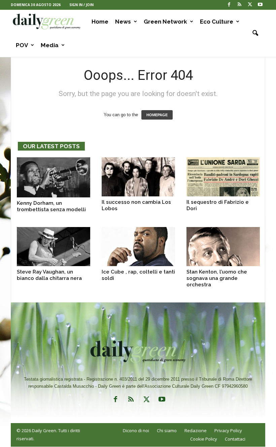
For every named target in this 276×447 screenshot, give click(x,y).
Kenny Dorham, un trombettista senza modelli (51, 206)
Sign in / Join (81, 4)
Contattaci (235, 439)
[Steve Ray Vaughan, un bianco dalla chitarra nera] (53, 246)
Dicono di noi (136, 430)
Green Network (165, 21)
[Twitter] (250, 5)
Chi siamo (167, 430)
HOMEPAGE (157, 115)
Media (50, 45)
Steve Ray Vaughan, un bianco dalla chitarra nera (49, 275)
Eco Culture (216, 21)
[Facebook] (229, 5)
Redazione (195, 430)
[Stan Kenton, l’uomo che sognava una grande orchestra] (223, 246)
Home (100, 21)
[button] (255, 33)
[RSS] (239, 5)
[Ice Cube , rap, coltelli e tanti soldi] (138, 246)
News (123, 21)
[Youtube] (260, 5)
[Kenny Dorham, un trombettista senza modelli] (53, 177)
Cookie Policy (203, 439)
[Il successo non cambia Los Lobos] (138, 176)
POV (22, 45)
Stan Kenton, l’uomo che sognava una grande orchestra (216, 278)
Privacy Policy (228, 430)
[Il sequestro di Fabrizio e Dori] (223, 176)
